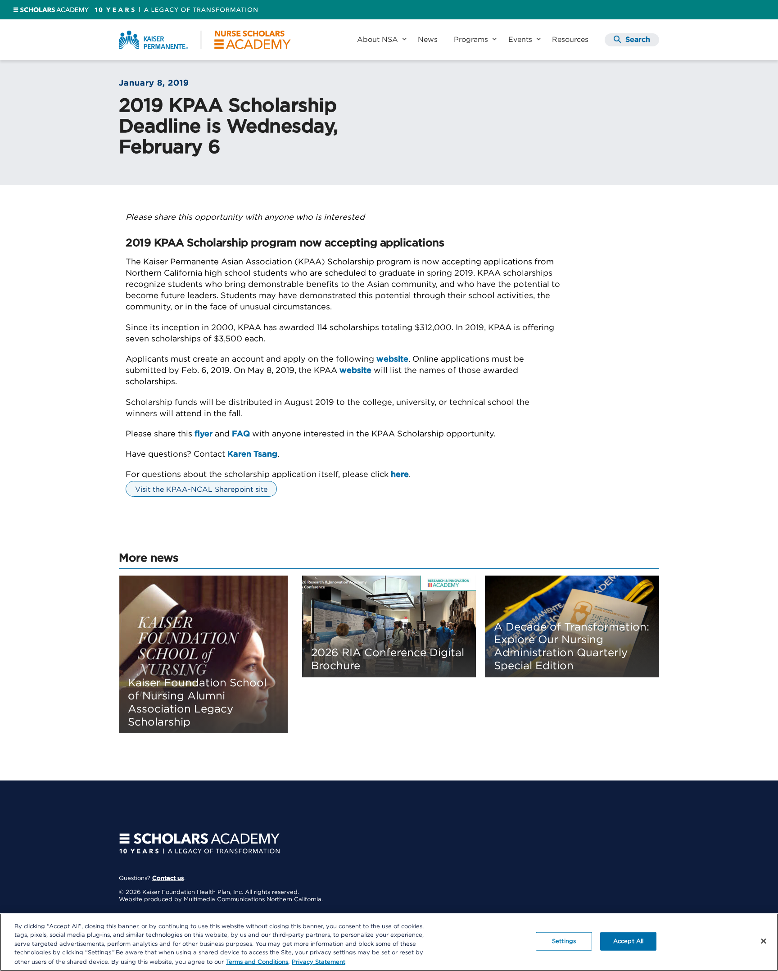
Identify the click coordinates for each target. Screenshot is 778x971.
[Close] (763, 941)
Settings (564, 941)
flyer (203, 434)
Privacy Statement (318, 962)
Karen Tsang (252, 454)
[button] (632, 39)
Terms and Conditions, (257, 962)
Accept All (628, 941)
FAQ (241, 434)
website (392, 359)
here (400, 475)
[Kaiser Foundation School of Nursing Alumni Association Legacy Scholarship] (203, 654)
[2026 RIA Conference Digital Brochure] (389, 626)
